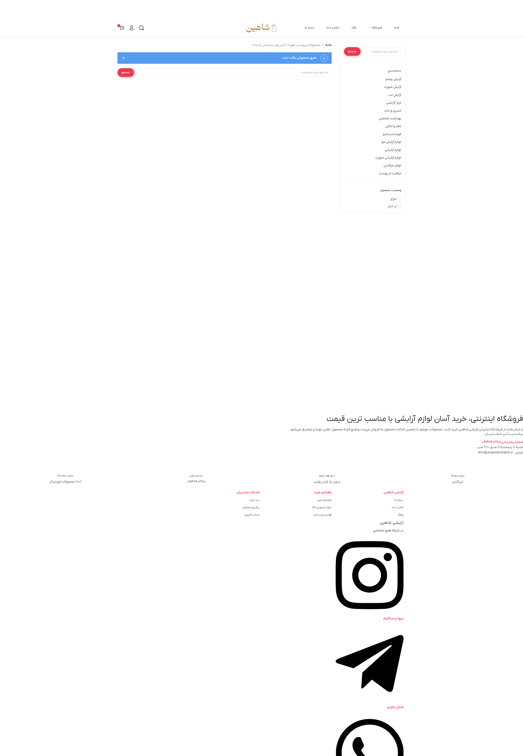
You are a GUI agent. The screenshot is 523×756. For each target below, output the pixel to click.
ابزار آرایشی (393, 103)
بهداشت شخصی (390, 118)
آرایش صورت (392, 87)
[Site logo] (261, 28)
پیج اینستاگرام (393, 618)
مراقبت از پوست (390, 173)
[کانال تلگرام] (370, 702)
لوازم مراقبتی (392, 165)
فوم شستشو (392, 134)
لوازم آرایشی (393, 150)
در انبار (392, 206)
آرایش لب (394, 95)
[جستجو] (141, 28)
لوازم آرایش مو (391, 142)
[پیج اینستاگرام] (370, 613)
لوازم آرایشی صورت (388, 158)
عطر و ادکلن (393, 126)
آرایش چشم (393, 79)
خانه (328, 45)
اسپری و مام (392, 111)
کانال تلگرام (395, 707)
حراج (393, 199)
